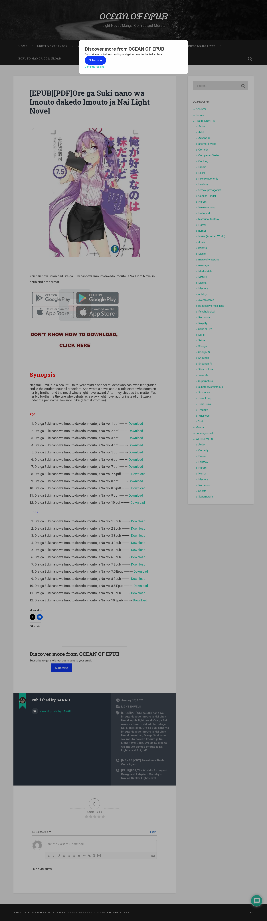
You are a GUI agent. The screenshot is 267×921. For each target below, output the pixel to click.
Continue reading (94, 66)
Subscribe (95, 60)
